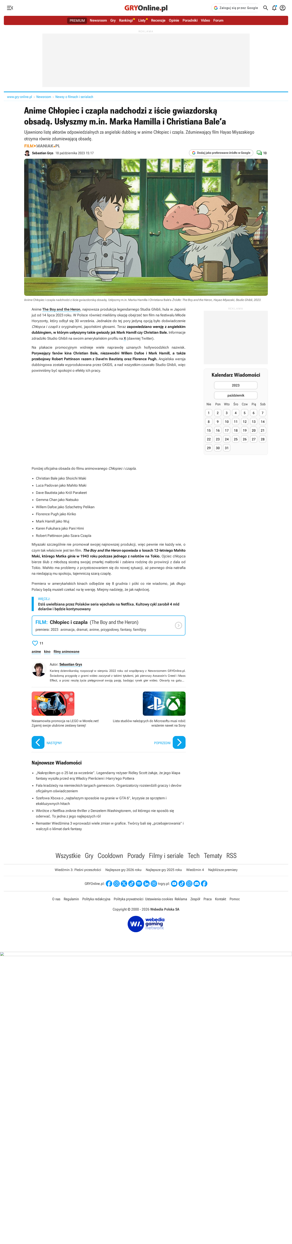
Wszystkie (68, 856)
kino (47, 651)
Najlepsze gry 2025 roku (164, 870)
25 (236, 439)
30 (218, 448)
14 (263, 422)
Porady (136, 856)
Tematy (213, 856)
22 (209, 439)
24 (227, 439)
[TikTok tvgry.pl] (181, 883)
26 (245, 439)
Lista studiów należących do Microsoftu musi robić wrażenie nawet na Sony (148, 721)
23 (218, 439)
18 (236, 430)
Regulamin (71, 899)
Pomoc (235, 899)
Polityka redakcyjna (96, 899)
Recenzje (158, 20)
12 (245, 422)
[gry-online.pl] (146, 8)
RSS (231, 856)
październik (235, 395)
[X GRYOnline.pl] (124, 883)
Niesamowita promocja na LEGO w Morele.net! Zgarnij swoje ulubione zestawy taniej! (69, 721)
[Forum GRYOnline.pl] (154, 883)
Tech (194, 856)
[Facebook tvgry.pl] (204, 883)
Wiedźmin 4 (195, 870)
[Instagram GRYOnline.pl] (116, 883)
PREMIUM (77, 20)
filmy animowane (66, 651)
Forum (218, 20)
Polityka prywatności (128, 899)
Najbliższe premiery (222, 870)
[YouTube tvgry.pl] (174, 883)
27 (254, 439)
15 (209, 430)
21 (263, 430)
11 (236, 422)
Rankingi (126, 20)
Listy (142, 20)
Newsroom (98, 20)
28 (263, 439)
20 (254, 430)
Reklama (181, 899)
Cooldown (110, 856)
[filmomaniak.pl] (42, 145)
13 (254, 422)
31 (227, 448)
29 (209, 448)
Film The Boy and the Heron (108, 625)
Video (205, 20)
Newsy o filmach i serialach (74, 97)
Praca (208, 899)
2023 (236, 385)
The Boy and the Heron (61, 309)
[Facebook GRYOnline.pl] (109, 883)
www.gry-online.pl (19, 97)
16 (218, 430)
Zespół (195, 899)
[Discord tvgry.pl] (196, 883)
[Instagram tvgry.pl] (189, 883)
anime (36, 651)
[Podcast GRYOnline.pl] (139, 883)
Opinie (174, 20)
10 (227, 422)
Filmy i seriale (166, 856)
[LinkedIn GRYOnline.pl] (146, 883)
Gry (113, 20)
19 (245, 430)
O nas (56, 899)
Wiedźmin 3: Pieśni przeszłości (78, 870)
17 (227, 430)
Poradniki (190, 20)
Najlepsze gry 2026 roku (123, 870)
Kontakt (220, 899)
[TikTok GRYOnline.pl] (131, 883)
